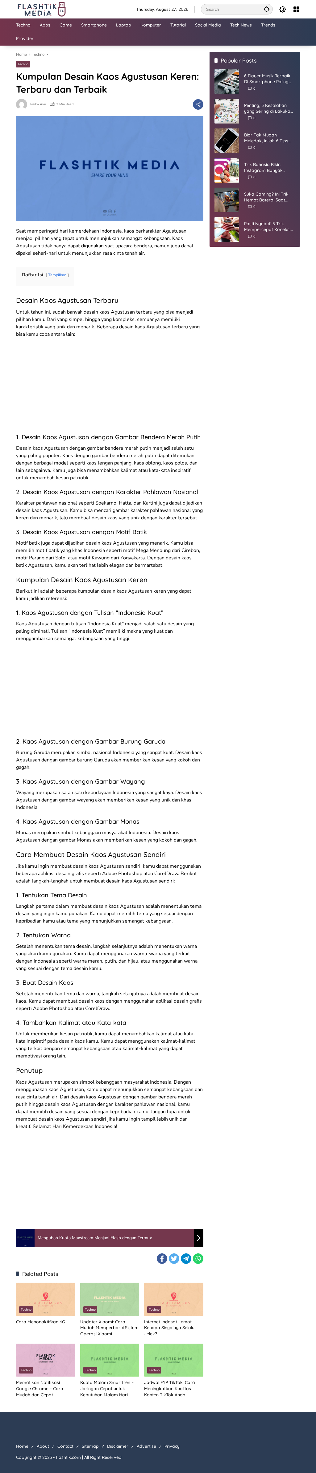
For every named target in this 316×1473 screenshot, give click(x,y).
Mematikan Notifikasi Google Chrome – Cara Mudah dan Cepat (39, 1388)
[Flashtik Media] (41, 9)
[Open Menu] (296, 9)
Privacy (172, 1446)
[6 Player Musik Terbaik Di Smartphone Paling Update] (226, 81)
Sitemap (90, 1446)
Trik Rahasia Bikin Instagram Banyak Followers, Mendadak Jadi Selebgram (266, 168)
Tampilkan (57, 275)
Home (22, 1446)
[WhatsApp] (198, 1258)
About (43, 1446)
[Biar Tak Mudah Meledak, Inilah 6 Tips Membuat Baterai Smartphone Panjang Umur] (226, 140)
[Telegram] (186, 1258)
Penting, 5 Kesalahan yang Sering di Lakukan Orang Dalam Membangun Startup (268, 109)
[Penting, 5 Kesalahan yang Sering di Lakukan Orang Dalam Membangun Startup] (226, 111)
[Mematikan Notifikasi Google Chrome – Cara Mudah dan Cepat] (45, 1360)
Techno (23, 64)
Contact (65, 1446)
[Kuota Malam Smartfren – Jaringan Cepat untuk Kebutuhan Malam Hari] (109, 1360)
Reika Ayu (38, 104)
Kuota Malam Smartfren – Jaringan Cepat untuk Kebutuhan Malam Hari (107, 1388)
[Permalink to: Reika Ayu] (23, 104)
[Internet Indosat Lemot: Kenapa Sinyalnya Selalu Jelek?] (173, 1299)
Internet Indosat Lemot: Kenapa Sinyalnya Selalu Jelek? (169, 1328)
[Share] (198, 104)
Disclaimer (117, 1446)
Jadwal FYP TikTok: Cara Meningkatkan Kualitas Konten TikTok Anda (169, 1388)
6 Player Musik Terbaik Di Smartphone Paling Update (267, 79)
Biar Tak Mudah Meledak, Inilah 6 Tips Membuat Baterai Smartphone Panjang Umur (266, 138)
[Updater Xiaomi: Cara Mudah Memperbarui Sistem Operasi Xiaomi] (109, 1299)
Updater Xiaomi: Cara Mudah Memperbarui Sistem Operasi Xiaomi (109, 1328)
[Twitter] (174, 1258)
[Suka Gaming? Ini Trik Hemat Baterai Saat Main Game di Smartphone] (226, 200)
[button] (266, 9)
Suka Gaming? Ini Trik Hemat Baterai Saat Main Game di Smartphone (266, 197)
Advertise (146, 1446)
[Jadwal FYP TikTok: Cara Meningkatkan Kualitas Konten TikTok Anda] (173, 1360)
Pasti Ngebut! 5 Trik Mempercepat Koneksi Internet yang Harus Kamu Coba (267, 227)
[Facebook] (162, 1258)
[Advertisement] (109, 387)
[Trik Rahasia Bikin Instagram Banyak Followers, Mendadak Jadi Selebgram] (226, 170)
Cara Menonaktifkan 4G (40, 1322)
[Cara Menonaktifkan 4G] (45, 1299)
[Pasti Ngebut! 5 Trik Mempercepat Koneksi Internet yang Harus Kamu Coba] (226, 229)
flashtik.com (68, 1457)
